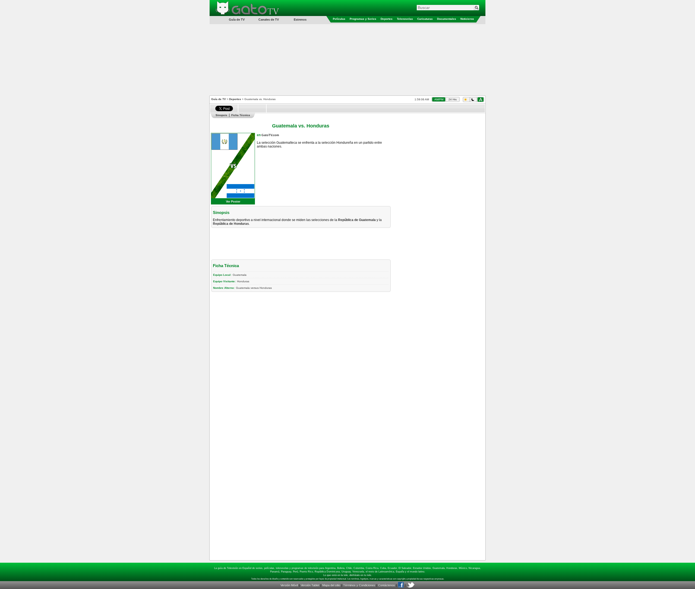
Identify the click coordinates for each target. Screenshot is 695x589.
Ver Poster (233, 201)
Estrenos (300, 19)
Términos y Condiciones (359, 585)
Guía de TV (218, 99)
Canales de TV (268, 19)
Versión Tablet (310, 585)
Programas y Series (363, 18)
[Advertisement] (347, 59)
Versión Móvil (289, 585)
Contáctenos (386, 585)
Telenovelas (405, 18)
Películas (339, 18)
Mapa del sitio (331, 585)
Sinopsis (221, 115)
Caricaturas (425, 18)
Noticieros (467, 18)
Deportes (387, 18)
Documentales (446, 18)
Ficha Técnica (240, 115)
